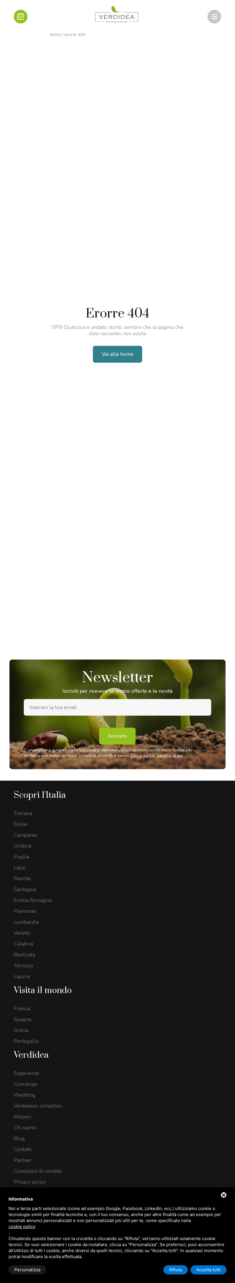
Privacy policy (30, 1182)
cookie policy (22, 1226)
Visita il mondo (43, 990)
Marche (22, 878)
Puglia (21, 857)
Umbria (22, 846)
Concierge (25, 1084)
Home (55, 34)
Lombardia (26, 922)
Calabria (23, 944)
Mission (22, 1117)
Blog (19, 1138)
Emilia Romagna (33, 900)
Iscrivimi (117, 736)
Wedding (25, 1095)
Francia (22, 1008)
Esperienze (26, 1073)
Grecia (21, 1030)
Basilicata (24, 955)
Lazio (20, 868)
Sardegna (25, 889)
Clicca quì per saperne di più (157, 755)
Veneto (22, 933)
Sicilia (20, 824)
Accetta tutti (208, 1269)
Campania (25, 835)
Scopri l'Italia (40, 795)
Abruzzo (23, 965)
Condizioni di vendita (37, 1171)
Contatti (23, 1149)
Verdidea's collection (38, 1106)
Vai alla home (117, 354)
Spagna (22, 1019)
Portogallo (26, 1041)
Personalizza (27, 1269)
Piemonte (25, 911)
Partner (22, 1160)
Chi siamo (25, 1127)
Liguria (22, 976)
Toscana (23, 813)
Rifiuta (175, 1269)
